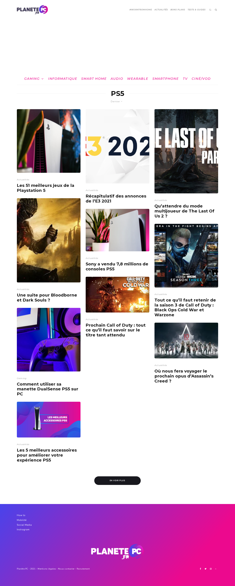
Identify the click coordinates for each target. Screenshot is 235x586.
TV (185, 79)
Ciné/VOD (201, 79)
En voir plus (117, 480)
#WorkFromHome (141, 9)
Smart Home (93, 79)
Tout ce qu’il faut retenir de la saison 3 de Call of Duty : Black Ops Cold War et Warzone (185, 307)
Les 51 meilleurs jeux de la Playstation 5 (45, 188)
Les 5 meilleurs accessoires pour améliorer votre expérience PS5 (47, 455)
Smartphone (165, 79)
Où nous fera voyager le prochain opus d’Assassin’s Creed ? (183, 376)
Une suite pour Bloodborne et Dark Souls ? (47, 298)
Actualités (161, 9)
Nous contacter (66, 568)
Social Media (24, 525)
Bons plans (177, 9)
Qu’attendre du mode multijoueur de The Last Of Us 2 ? (184, 211)
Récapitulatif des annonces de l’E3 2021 (116, 199)
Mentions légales (47, 568)
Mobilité (21, 520)
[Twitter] (205, 569)
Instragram (23, 529)
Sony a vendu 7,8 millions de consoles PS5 (117, 266)
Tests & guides (197, 9)
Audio (117, 79)
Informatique (62, 79)
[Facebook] (200, 569)
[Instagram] (210, 569)
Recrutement (83, 568)
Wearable (137, 79)
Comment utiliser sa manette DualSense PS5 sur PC (47, 389)
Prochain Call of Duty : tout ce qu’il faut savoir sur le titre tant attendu (116, 330)
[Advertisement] (117, 45)
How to (21, 515)
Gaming (32, 79)
